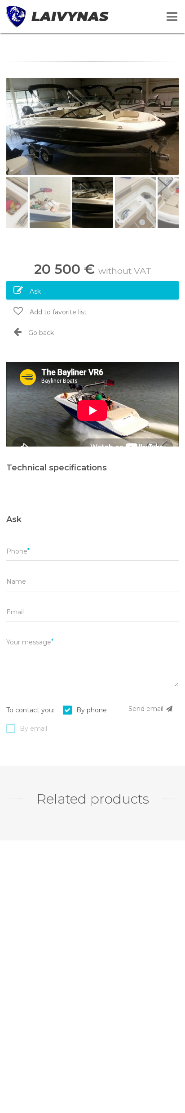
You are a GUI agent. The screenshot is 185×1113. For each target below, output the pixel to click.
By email (33, 728)
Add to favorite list (57, 312)
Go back (40, 333)
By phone (91, 710)
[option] (92, 126)
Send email (146, 709)
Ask (34, 291)
